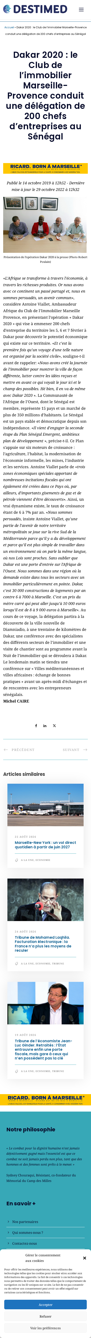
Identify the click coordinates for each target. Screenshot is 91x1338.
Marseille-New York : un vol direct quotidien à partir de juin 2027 (45, 844)
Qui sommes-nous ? (27, 1232)
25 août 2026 (25, 837)
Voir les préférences (45, 1328)
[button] (85, 1258)
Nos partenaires (25, 1221)
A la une (27, 860)
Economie (43, 860)
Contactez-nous (24, 1243)
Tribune (58, 963)
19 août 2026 (25, 1035)
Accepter (45, 1304)
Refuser (45, 1316)
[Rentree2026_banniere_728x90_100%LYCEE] (45, 168)
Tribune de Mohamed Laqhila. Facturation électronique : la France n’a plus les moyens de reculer (43, 944)
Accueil (9, 27)
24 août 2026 (25, 931)
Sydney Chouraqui (20, 1175)
